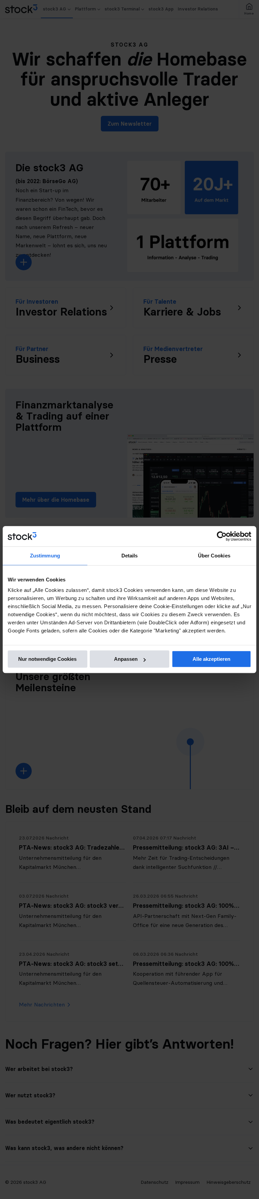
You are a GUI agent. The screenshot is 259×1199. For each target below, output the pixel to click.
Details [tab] (129, 555)
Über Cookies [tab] (214, 555)
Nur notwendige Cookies (47, 659)
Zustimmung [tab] (45, 555)
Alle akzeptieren (211, 659)
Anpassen (126, 659)
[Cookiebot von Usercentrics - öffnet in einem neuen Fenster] (221, 536)
